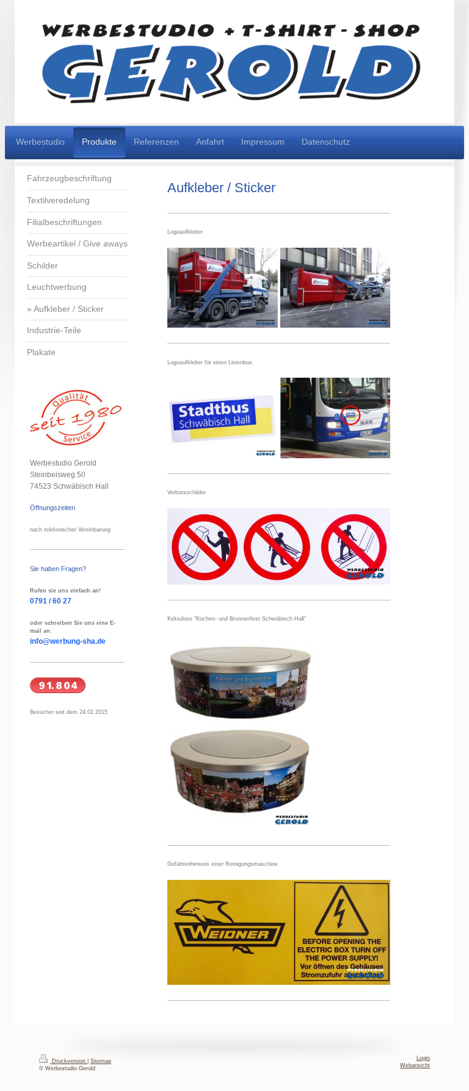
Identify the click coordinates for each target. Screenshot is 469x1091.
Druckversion (68, 1061)
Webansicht (415, 1065)
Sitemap (100, 1061)
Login (423, 1058)
